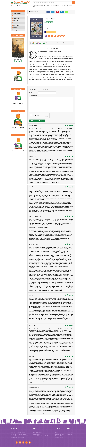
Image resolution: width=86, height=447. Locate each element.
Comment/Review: (33, 95)
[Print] (66, 12)
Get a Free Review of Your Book (18, 431)
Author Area (69, 431)
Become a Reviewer (59, 434)
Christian (53, 5)
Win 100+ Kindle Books (38, 432)
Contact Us (57, 431)
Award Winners (37, 5)
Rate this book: (32, 89)
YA (48, 5)
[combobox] (54, 2)
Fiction (57, 5)
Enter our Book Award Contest (18, 432)
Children (44, 5)
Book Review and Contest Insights (18, 434)
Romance (70, 5)
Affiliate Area (69, 434)
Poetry (35, 6)
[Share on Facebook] (48, 12)
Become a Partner (59, 437)
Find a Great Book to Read (39, 431)
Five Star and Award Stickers (17, 437)
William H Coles (49, 21)
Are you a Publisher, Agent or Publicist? (19, 435)
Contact (23, 5)
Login (27, 5)
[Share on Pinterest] (57, 12)
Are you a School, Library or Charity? (41, 435)
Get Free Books (36, 434)
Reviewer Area (69, 432)
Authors (15, 5)
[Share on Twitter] (52, 12)
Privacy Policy (62, 441)
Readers (19, 5)
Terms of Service (70, 441)
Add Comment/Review (37, 121)
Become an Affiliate (59, 435)
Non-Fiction (63, 5)
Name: (30, 92)
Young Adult (16, 18)
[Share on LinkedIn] (62, 12)
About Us (57, 432)
